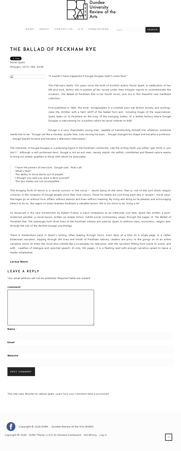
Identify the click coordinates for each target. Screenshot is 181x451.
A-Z (80, 29)
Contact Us (63, 29)
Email (12, 342)
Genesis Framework (69, 434)
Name (12, 328)
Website (12, 355)
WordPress (90, 434)
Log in (103, 434)
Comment (15, 286)
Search (152, 30)
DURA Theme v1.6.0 (41, 434)
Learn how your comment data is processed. (83, 393)
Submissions (99, 29)
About (44, 29)
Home (29, 29)
